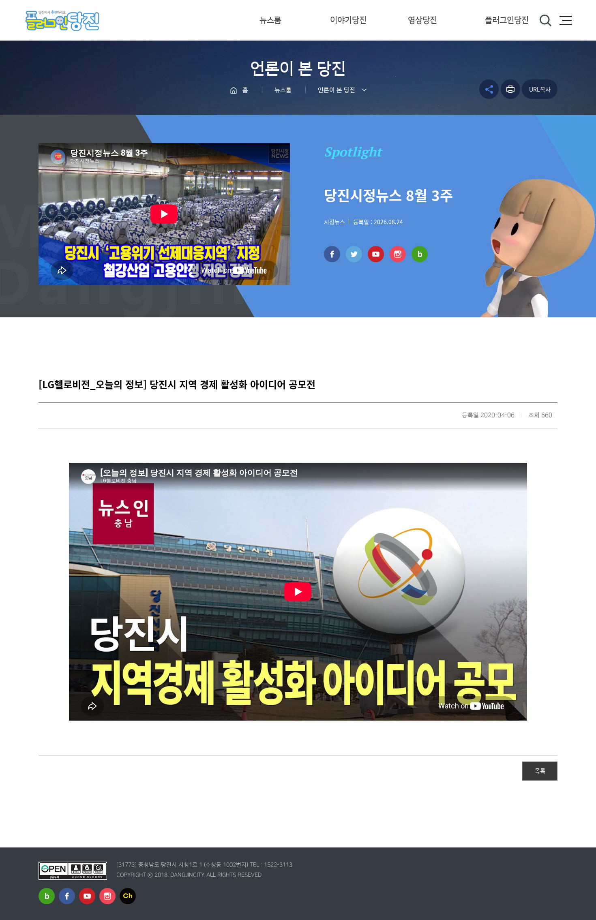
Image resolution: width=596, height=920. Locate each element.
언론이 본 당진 (336, 90)
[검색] (545, 21)
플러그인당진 (507, 20)
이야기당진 (348, 20)
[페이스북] (332, 254)
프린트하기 (510, 89)
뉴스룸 (270, 20)
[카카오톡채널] (128, 896)
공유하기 (489, 89)
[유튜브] (376, 254)
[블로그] (420, 254)
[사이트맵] (566, 21)
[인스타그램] (398, 254)
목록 (540, 770)
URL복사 (540, 89)
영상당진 (422, 20)
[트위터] (354, 254)
